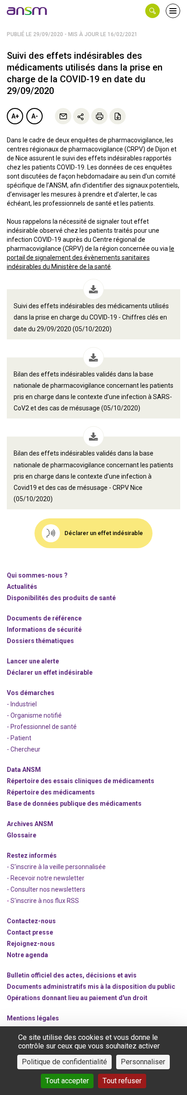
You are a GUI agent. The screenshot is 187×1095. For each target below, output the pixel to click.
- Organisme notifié (34, 715)
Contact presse (30, 932)
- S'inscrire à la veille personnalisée (56, 866)
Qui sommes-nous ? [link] (37, 575)
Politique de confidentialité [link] (64, 1061)
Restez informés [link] (32, 855)
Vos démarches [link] (30, 692)
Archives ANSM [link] (30, 823)
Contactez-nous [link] (31, 921)
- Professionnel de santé (42, 726)
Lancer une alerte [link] (33, 661)
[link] (27, 11)
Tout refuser (122, 1080)
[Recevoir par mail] (63, 116)
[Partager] (81, 116)
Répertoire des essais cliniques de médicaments (80, 781)
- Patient (19, 738)
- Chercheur (23, 749)
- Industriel (22, 704)
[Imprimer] (99, 116)
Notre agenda (27, 955)
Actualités (22, 586)
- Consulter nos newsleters (46, 889)
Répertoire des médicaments (51, 792)
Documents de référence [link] (44, 618)
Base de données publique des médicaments (74, 803)
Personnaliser (143, 1061)
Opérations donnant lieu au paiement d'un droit (77, 997)
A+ (15, 116)
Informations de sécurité (44, 629)
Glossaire (21, 835)
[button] (152, 11)
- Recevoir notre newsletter (45, 878)
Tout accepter (67, 1080)
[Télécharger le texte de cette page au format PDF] (117, 116)
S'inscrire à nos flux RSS (44, 900)
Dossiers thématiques (40, 640)
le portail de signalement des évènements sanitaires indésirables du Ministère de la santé (90, 257)
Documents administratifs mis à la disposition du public (91, 986)
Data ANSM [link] (24, 769)
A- (34, 116)
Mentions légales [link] (33, 1018)
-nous (31, 943)
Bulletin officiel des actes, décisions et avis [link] (72, 975)
